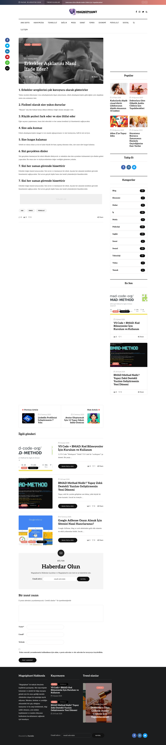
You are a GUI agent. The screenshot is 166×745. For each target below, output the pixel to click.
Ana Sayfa (25, 23)
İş (134, 23)
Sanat (82, 23)
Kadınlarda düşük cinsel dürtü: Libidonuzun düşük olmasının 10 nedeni (118, 106)
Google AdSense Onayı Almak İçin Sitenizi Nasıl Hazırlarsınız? (80, 522)
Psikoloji (114, 23)
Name (21, 627)
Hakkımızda (39, 23)
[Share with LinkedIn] (7, 51)
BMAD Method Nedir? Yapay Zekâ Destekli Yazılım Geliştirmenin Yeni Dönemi (127, 380)
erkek (31, 210)
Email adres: (38, 579)
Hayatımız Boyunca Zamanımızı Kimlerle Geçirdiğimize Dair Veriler (87, 2)
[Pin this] (7, 57)
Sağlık (64, 23)
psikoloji (41, 210)
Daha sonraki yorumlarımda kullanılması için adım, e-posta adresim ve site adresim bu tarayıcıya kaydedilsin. (61, 652)
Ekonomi (102, 23)
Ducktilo (31, 736)
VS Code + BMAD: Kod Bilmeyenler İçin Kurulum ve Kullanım (127, 326)
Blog (27, 44)
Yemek (92, 23)
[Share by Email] (7, 68)
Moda (73, 23)
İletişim (24, 30)
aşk (22, 210)
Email (21, 634)
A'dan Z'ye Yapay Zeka (118, 134)
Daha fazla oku (68, 466)
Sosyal (126, 23)
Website (22, 642)
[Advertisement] (128, 52)
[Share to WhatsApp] (7, 62)
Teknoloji (52, 23)
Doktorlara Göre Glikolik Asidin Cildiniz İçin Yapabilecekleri (137, 105)
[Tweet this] (7, 45)
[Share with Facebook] (7, 40)
